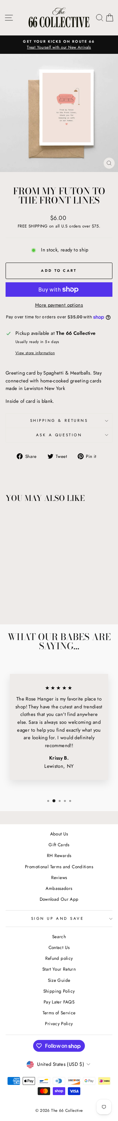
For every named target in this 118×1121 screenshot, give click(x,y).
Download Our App (59, 899)
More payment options (59, 305)
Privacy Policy (59, 1023)
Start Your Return (59, 969)
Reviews (59, 877)
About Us (59, 833)
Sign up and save (57, 918)
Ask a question (59, 435)
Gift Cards (59, 844)
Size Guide (59, 980)
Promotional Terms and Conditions (59, 866)
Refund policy (59, 958)
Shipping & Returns (59, 420)
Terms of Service (59, 1012)
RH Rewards (59, 855)
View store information (35, 353)
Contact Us (59, 947)
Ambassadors (59, 888)
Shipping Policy (59, 991)
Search (59, 936)
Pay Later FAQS (59, 1002)
